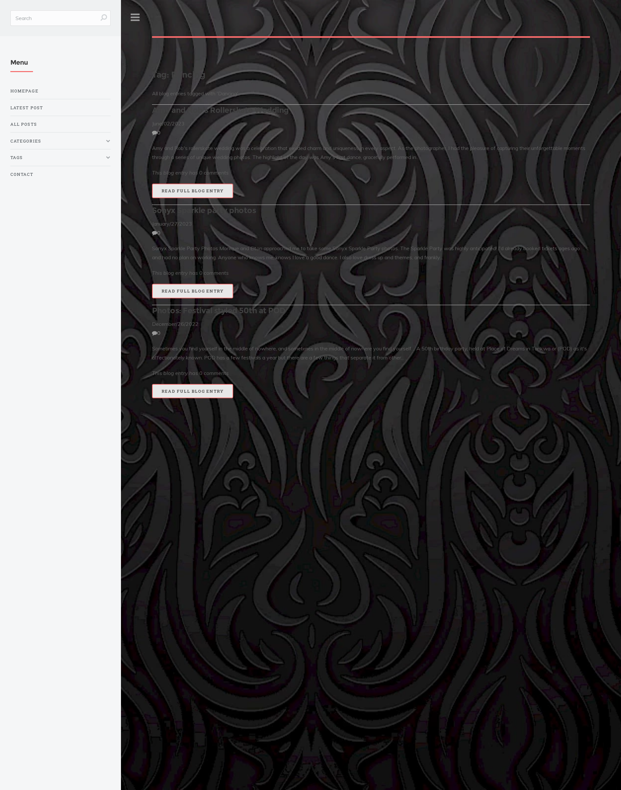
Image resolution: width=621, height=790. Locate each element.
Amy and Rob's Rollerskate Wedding (220, 110)
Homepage (24, 91)
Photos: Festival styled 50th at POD (218, 310)
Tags (16, 157)
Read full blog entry (192, 190)
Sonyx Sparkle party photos (204, 210)
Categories (25, 141)
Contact (22, 174)
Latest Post (26, 108)
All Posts (23, 124)
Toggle (135, 17)
